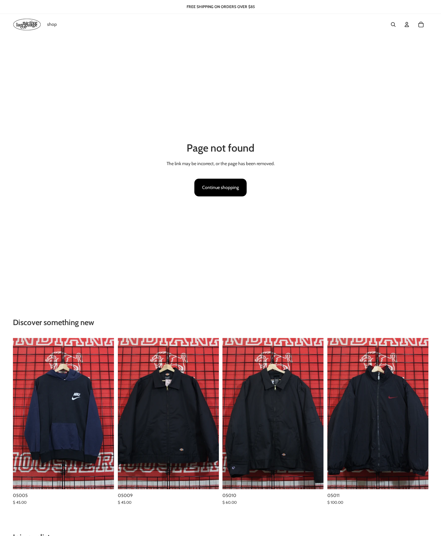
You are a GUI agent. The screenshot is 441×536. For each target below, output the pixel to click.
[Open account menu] (407, 24)
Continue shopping (220, 187)
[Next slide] (418, 414)
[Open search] (393, 24)
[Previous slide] (337, 414)
